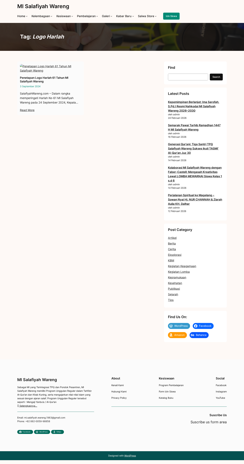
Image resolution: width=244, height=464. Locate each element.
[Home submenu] (27, 16)
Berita (172, 243)
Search (216, 76)
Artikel (172, 238)
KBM (171, 260)
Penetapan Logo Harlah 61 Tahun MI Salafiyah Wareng (44, 79)
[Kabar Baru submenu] (133, 16)
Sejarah (173, 294)
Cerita (172, 249)
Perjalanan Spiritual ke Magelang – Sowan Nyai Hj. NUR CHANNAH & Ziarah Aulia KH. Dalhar (195, 200)
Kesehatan (175, 283)
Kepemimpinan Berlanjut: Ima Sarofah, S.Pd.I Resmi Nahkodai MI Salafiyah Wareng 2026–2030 (193, 106)
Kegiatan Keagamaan (182, 266)
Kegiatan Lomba (179, 271)
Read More (27, 110)
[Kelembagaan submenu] (51, 16)
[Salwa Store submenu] (156, 16)
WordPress (130, 455)
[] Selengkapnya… (27, 405)
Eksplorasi (174, 255)
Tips (171, 300)
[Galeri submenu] (111, 16)
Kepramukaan (177, 277)
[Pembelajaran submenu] (97, 16)
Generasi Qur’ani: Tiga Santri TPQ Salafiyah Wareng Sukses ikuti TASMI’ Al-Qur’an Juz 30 (193, 149)
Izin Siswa (171, 16)
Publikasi (174, 288)
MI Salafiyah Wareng (43, 6)
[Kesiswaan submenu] (72, 16)
